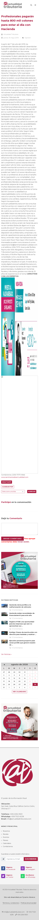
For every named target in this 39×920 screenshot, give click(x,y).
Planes (5, 840)
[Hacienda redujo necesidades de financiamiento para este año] (4, 614)
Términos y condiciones (11, 903)
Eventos (6, 837)
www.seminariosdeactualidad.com (14, 477)
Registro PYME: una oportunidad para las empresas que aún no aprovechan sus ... (21, 624)
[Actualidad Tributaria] (12, 5)
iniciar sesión (23, 542)
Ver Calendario (19, 692)
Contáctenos (8, 846)
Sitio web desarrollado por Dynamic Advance (19, 897)
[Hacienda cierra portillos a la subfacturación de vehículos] (4, 606)
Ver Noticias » (6, 654)
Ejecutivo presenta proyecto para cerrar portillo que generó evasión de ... (22, 643)
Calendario (7, 843)
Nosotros (6, 831)
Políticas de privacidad (28, 903)
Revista (5, 834)
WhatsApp (6, 482)
